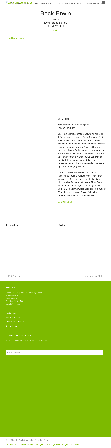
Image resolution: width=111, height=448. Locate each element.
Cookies (75, 444)
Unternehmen (11, 326)
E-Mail (55, 30)
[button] (103, 3)
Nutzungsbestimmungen (57, 444)
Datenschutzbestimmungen (31, 444)
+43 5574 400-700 (15, 301)
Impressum (11, 444)
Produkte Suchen (13, 317)
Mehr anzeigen (65, 202)
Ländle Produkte (13, 313)
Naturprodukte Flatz (93, 276)
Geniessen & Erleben (15, 322)
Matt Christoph (15, 276)
